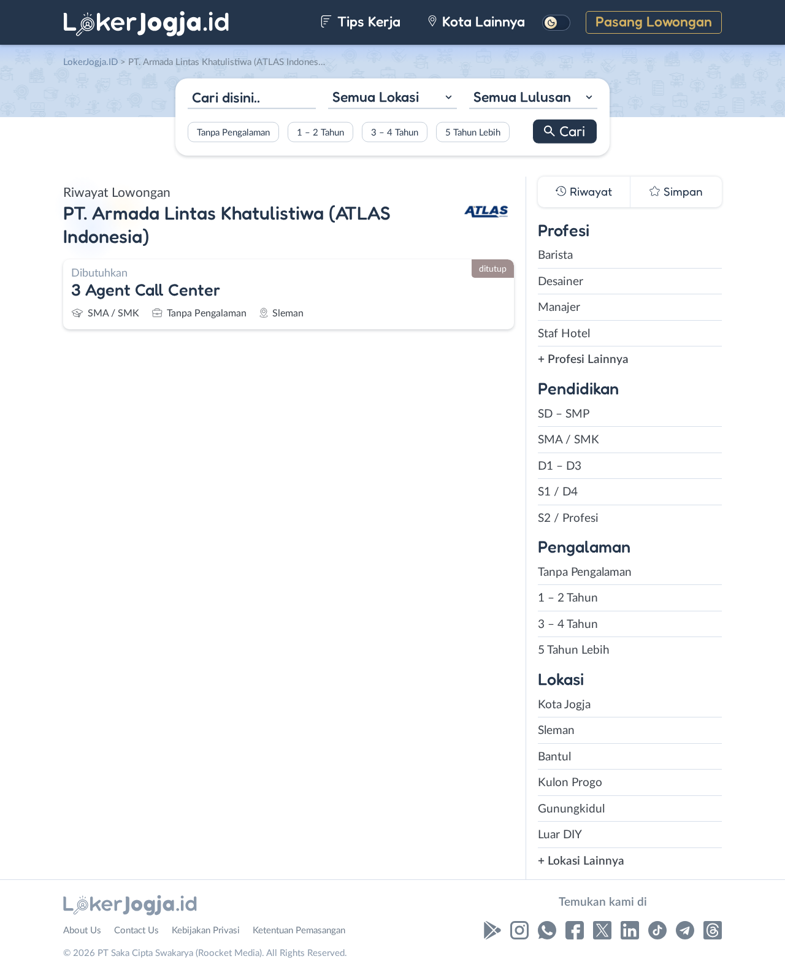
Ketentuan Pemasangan (299, 930)
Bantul (554, 757)
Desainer (560, 282)
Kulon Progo (570, 783)
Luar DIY (560, 835)
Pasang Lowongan (653, 21)
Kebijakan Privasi (206, 930)
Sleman (556, 730)
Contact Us (136, 930)
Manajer (559, 307)
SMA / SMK (568, 440)
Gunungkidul (571, 809)
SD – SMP (563, 414)
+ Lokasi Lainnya (581, 861)
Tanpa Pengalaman (233, 132)
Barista (555, 255)
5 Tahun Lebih (472, 132)
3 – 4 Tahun (394, 132)
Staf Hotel (564, 334)
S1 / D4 (558, 492)
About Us (82, 930)
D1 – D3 (559, 466)
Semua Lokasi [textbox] (375, 96)
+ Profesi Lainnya (583, 359)
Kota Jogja (564, 705)
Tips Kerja (367, 21)
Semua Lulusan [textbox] (522, 96)
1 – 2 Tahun (320, 132)
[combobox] (392, 98)
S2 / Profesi (568, 518)
